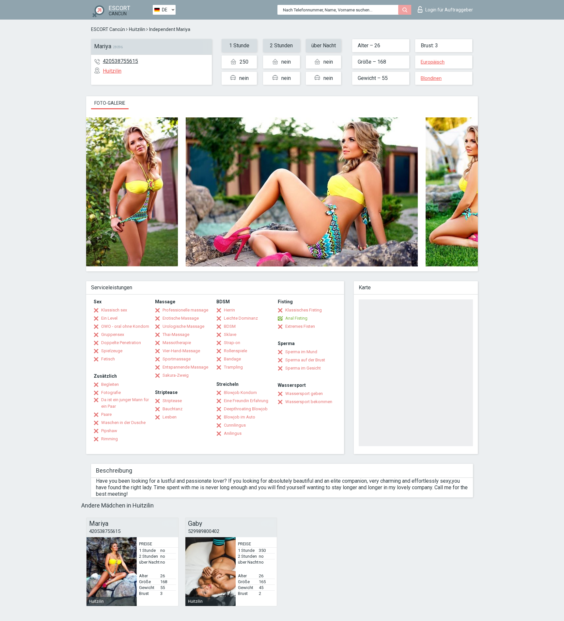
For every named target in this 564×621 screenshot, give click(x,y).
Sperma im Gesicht (303, 368)
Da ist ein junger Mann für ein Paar (125, 403)
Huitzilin (137, 29)
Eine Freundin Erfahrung (246, 400)
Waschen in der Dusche (123, 422)
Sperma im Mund (301, 351)
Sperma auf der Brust (305, 359)
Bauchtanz (172, 408)
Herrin (229, 310)
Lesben (170, 417)
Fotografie (111, 392)
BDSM (230, 326)
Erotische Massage (181, 318)
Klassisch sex (114, 310)
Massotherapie (177, 342)
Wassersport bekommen (308, 401)
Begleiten (110, 384)
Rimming (109, 438)
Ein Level (109, 318)
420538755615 (120, 61)
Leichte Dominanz (241, 318)
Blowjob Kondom (240, 392)
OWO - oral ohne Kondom (125, 326)
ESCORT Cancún (108, 29)
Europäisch (433, 62)
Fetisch (108, 358)
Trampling (233, 367)
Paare (106, 414)
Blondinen (431, 78)
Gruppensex (112, 334)
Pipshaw (109, 430)
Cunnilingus (235, 425)
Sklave (230, 334)
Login (449, 9)
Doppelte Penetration (121, 342)
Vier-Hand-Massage (181, 350)
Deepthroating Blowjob (246, 408)
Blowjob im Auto (239, 417)
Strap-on (232, 342)
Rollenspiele (235, 350)
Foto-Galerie (109, 103)
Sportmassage (177, 358)
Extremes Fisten (300, 326)
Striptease (172, 400)
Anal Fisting (296, 318)
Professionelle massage (185, 310)
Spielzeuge (111, 350)
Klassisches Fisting (303, 310)
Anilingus (233, 433)
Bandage (232, 358)
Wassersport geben (304, 393)
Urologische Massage (183, 326)
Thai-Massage (176, 334)
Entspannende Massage (185, 367)
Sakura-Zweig (176, 375)
